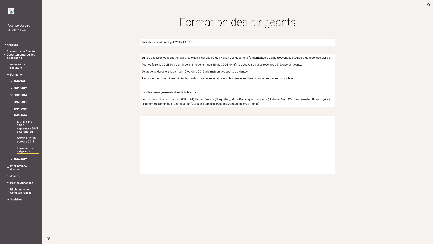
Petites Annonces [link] (21, 183)
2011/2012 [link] (20, 88)
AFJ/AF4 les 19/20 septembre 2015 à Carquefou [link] (27, 126)
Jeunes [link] (15, 176)
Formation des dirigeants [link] (26, 150)
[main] (237, 22)
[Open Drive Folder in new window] (328, 120)
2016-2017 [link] (20, 159)
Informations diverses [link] (18, 167)
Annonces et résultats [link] (18, 66)
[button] (429, 5)
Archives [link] (12, 44)
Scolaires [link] (16, 199)
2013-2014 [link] (20, 102)
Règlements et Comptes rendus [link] (20, 191)
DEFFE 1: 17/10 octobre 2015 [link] (26, 140)
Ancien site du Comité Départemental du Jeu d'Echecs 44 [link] (21, 54)
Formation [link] (16, 74)
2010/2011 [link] (20, 81)
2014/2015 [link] (20, 108)
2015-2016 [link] (20, 115)
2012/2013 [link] (20, 95)
